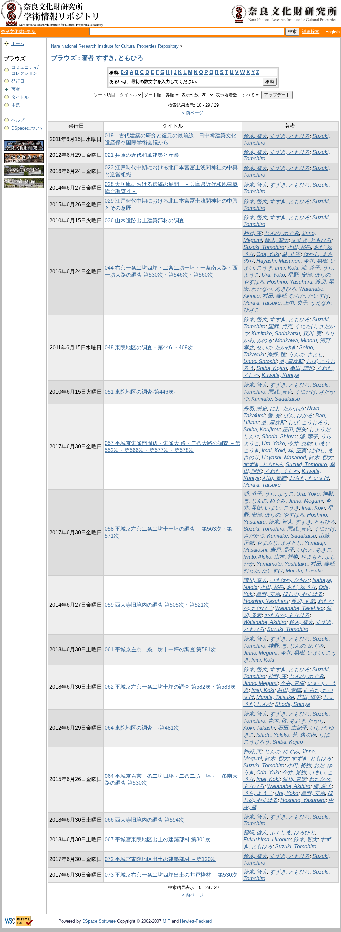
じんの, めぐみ (281, 233)
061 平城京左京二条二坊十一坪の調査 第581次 (160, 649)
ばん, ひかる (298, 415)
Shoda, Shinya (279, 436)
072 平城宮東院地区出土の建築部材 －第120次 (160, 859)
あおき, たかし (306, 721)
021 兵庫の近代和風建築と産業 (142, 155)
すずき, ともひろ (290, 136)
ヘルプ (17, 120)
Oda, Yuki (267, 254)
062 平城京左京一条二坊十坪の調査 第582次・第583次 (170, 687)
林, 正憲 (291, 254)
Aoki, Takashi (259, 728)
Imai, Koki (286, 268)
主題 (15, 105)
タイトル (20, 97)
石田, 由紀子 (292, 728)
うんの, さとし (305, 354)
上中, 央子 (295, 303)
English (332, 31)
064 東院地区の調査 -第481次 (142, 728)
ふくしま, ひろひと (292, 832)
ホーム (17, 43)
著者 (15, 89)
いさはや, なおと (290, 580)
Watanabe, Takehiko (299, 608)
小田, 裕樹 (299, 247)
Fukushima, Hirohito (267, 839)
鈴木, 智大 (255, 136)
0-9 (124, 72)
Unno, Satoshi (260, 361)
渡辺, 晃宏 (294, 779)
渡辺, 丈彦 (303, 601)
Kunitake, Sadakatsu (275, 333)
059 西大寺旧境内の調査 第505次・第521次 (157, 605)
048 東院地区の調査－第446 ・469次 (149, 347)
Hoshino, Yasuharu (289, 282)
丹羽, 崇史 (255, 408)
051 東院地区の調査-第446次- (140, 392)
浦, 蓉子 (310, 268)
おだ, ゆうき (301, 587)
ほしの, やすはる (284, 515)
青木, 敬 (277, 721)
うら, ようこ (279, 494)
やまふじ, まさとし (279, 543)
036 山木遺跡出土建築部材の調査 (144, 220)
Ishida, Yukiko (272, 735)
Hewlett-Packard (196, 921)
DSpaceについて (27, 128)
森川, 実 (312, 333)
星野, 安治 (300, 275)
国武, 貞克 (280, 326)
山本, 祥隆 (286, 557)
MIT (166, 921)
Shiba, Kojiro (271, 368)
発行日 (17, 81)
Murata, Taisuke (262, 303)
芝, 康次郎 (291, 361)
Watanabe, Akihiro (264, 622)
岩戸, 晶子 (282, 550)
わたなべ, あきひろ (273, 289)
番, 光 (274, 415)
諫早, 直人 (255, 580)
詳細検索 (310, 31)
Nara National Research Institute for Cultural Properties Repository (115, 46)
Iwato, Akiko (257, 557)
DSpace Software (99, 921)
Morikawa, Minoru (296, 340)
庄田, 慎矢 (294, 429)
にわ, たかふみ (287, 408)
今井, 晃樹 (315, 261)
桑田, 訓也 (302, 368)
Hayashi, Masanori (278, 261)
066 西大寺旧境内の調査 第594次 (144, 820)
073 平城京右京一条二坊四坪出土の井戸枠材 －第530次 (171, 875)
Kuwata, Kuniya (280, 375)
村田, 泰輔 (274, 296)
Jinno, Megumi (305, 501)
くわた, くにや (281, 471)
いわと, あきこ (314, 550)
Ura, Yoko (273, 275)
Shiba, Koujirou (261, 429)
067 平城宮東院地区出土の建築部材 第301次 (158, 839)
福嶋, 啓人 (255, 832)
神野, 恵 (252, 233)
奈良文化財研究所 (18, 31)
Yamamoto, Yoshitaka (282, 564)
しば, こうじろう (308, 422)
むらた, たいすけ (309, 296)
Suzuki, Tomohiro (263, 247)
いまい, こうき (281, 508)
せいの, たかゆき (276, 347)
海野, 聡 (276, 354)
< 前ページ (192, 112)
